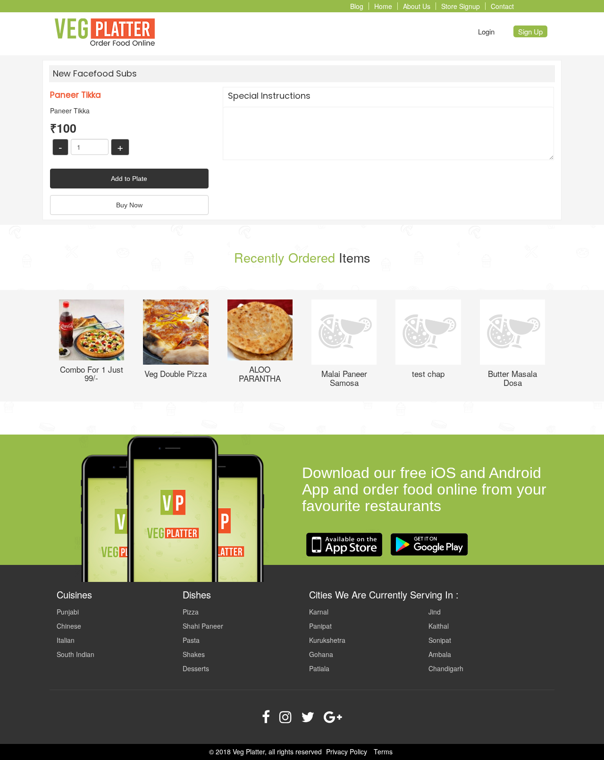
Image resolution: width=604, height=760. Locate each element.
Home (383, 6)
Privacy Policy (346, 751)
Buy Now (129, 205)
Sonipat (439, 640)
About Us (416, 6)
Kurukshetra (327, 640)
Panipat (320, 626)
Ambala (439, 654)
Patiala (319, 668)
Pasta (191, 640)
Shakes (194, 654)
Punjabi (68, 611)
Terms (383, 751)
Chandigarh (445, 668)
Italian (66, 640)
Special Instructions (269, 96)
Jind (434, 611)
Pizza (191, 611)
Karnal (318, 611)
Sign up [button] (530, 31)
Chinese (69, 626)
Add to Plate (129, 178)
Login (486, 31)
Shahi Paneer (203, 626)
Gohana (321, 654)
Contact (502, 6)
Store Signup (460, 6)
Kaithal (438, 626)
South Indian (75, 654)
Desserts (196, 668)
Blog (356, 6)
